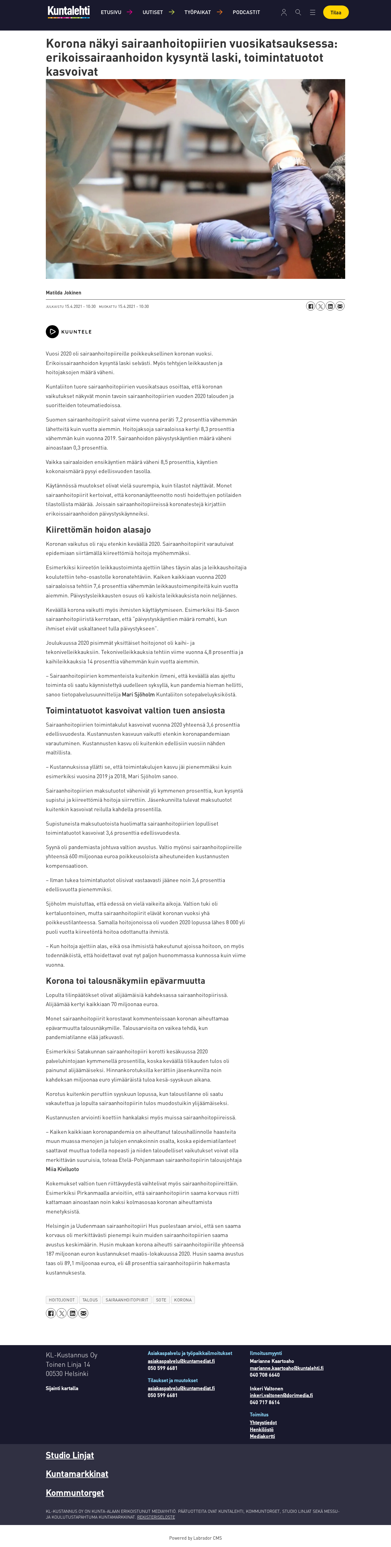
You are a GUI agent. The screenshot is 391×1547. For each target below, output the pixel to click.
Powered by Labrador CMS (195, 1538)
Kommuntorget (75, 1492)
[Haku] (298, 12)
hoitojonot (62, 1299)
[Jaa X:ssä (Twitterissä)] (320, 306)
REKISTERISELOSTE (156, 1517)
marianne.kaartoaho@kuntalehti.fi (286, 1368)
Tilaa (336, 12)
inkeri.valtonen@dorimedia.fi (281, 1395)
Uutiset (153, 12)
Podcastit (246, 12)
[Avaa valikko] (284, 12)
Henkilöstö (262, 1429)
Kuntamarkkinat (77, 1473)
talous (90, 1299)
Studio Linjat (70, 1454)
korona (183, 1299)
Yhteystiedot (263, 1422)
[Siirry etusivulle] (68, 12)
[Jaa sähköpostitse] (340, 306)
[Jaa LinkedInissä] (330, 306)
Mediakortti (262, 1436)
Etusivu (111, 12)
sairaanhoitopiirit (127, 1299)
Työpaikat (198, 12)
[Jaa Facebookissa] (310, 306)
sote (161, 1299)
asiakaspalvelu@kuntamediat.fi (181, 1361)
